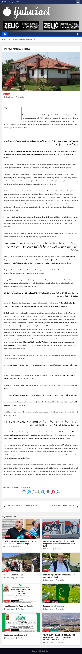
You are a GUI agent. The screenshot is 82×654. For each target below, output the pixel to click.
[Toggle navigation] (10, 34)
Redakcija (21, 97)
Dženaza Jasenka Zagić (13, 575)
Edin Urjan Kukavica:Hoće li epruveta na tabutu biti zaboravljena (22, 506)
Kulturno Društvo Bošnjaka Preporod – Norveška (62, 506)
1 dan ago (8, 546)
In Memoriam (15, 570)
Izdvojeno (54, 630)
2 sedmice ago (49, 609)
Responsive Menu (78, 2)
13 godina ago (9, 97)
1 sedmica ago (10, 578)
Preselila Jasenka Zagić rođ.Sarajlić (18, 606)
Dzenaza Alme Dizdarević (53, 606)
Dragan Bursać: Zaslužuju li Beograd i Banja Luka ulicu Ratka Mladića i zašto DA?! (59, 543)
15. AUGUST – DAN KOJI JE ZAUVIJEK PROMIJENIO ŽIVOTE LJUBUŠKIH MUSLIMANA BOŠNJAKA (59, 637)
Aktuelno (7, 94)
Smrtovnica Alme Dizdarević (15, 635)
